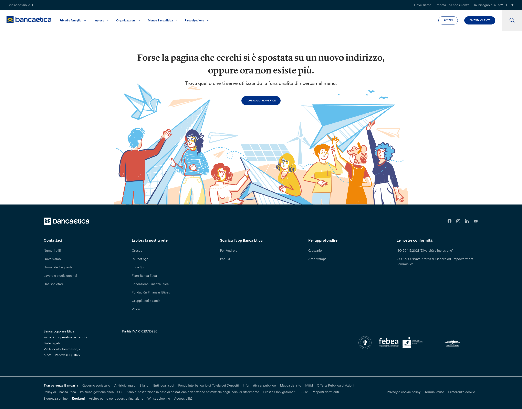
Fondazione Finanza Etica (150, 284)
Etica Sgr (138, 267)
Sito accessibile (19, 5)
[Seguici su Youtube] (475, 221)
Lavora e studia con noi (60, 275)
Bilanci (144, 385)
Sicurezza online (56, 398)
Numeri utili (52, 250)
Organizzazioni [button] (126, 20)
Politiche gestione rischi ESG (101, 392)
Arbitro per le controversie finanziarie (116, 398)
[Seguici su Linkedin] (467, 221)
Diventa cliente (479, 20)
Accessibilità (183, 398)
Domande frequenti (58, 267)
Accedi (448, 20)
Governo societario (96, 385)
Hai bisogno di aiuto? (488, 5)
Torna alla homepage (261, 100)
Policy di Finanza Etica (60, 392)
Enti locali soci (163, 385)
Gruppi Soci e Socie (146, 301)
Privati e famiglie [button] (70, 20)
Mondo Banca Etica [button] (160, 20)
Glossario (315, 250)
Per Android (228, 250)
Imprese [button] (99, 20)
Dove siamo (422, 5)
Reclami (78, 398)
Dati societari (53, 284)
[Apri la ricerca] (512, 20)
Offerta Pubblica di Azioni (335, 385)
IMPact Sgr (140, 259)
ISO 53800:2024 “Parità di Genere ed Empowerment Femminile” (435, 261)
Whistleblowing (158, 398)
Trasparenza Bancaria (61, 385)
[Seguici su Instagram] (458, 221)
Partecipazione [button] (194, 20)
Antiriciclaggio (124, 385)
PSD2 (304, 392)
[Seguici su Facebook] (449, 221)
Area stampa (317, 259)
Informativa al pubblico (259, 385)
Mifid (309, 385)
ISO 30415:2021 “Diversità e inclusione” (425, 250)
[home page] (29, 19)
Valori (136, 309)
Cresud (137, 250)
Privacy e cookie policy (403, 392)
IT (507, 5)
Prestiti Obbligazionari (279, 392)
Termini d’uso (434, 392)
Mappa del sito (290, 385)
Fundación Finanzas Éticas (151, 292)
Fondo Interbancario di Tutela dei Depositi (208, 385)
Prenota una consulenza (452, 5)
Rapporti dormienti (325, 392)
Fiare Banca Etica (144, 275)
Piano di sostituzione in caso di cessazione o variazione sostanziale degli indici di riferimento (192, 392)
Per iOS (225, 259)
